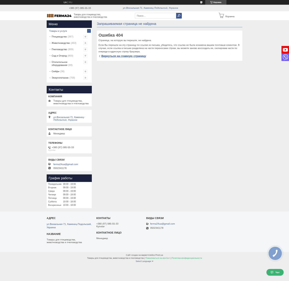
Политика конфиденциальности (187, 258)
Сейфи (55, 71)
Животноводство (61, 43)
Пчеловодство (59, 49)
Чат (277, 272)
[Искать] (179, 16)
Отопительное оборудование (59, 63)
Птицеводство (59, 36)
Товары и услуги (58, 31)
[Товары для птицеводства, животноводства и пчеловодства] (59, 15)
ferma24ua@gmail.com (65, 164)
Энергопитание (60, 77)
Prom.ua (159, 255)
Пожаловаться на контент (157, 258)
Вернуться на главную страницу (123, 56)
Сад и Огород (59, 55)
